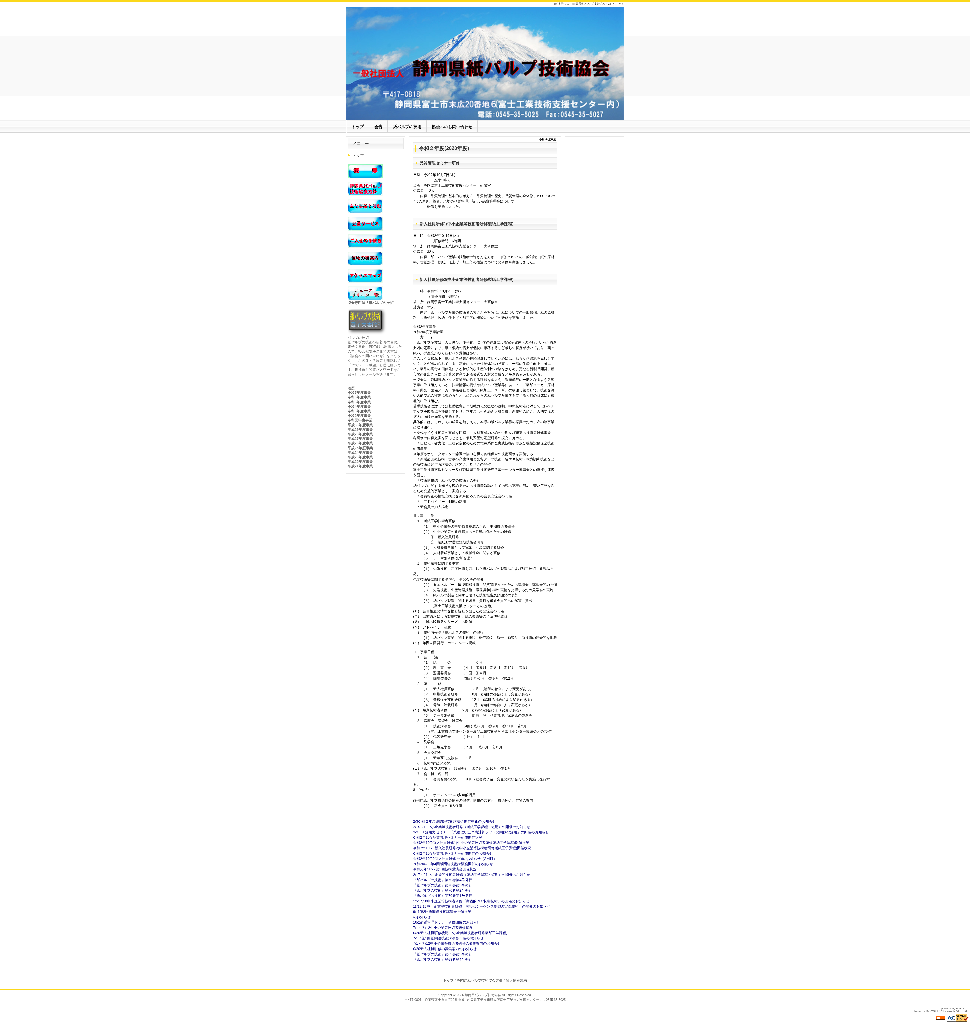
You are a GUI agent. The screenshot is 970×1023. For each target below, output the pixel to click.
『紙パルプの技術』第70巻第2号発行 (442, 890)
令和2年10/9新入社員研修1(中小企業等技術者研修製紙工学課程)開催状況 (471, 843)
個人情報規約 (516, 980)
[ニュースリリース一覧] (365, 293)
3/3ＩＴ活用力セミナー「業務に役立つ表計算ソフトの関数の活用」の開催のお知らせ (481, 832)
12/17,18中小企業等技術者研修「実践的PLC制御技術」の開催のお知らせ (471, 901)
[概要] (365, 171)
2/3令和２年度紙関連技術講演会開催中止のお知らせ (454, 821)
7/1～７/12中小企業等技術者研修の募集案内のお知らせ (457, 943)
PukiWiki (931, 1011)
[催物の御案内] (365, 258)
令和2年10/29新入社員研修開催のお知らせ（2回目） (455, 859)
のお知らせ (422, 917)
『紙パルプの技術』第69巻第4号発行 (442, 959)
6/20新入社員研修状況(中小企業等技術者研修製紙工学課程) (460, 933)
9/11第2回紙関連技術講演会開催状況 (442, 912)
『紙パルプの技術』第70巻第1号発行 (442, 896)
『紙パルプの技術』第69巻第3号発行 (442, 954)
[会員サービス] (365, 223)
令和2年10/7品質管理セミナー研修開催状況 (447, 837)
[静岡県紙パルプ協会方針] (365, 189)
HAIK (959, 1008)
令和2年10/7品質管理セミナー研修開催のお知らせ (453, 853)
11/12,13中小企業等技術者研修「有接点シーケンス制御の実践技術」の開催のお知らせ (481, 906)
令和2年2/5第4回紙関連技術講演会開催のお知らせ (453, 864)
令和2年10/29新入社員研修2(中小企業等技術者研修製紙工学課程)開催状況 (472, 848)
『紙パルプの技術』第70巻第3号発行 (442, 885)
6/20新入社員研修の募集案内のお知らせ (445, 949)
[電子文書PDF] (367, 321)
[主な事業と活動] (365, 206)
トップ (358, 155)
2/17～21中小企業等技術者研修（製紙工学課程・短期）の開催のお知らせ (471, 874)
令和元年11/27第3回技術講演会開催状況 (445, 869)
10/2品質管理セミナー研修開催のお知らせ (446, 922)
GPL (958, 1011)
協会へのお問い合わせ (452, 126)
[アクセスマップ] (365, 276)
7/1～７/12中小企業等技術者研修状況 (443, 928)
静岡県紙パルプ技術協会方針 (480, 980)
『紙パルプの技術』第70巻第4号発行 (442, 880)
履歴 (351, 388)
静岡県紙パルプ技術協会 (483, 995)
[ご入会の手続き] (365, 241)
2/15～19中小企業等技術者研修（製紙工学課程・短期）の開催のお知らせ (471, 827)
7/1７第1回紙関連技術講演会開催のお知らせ (448, 938)
